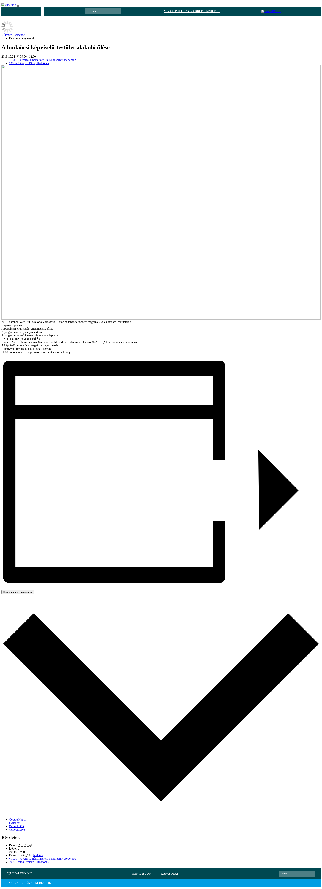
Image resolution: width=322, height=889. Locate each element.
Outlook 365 (16, 826)
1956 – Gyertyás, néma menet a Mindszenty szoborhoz (42, 59)
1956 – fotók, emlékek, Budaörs (29, 63)
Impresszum (141, 873)
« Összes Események (13, 34)
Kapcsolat (170, 873)
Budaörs (38, 855)
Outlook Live (17, 829)
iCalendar (14, 822)
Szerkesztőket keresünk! (30, 883)
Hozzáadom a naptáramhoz (18, 592)
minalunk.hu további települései (192, 11)
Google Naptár (17, 819)
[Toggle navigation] (18, 6)
